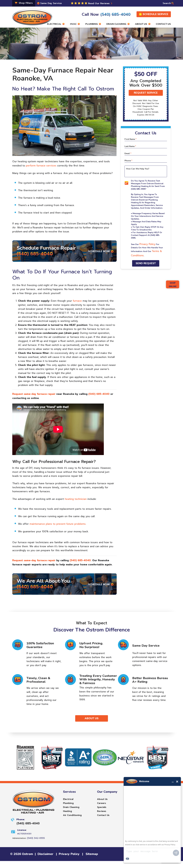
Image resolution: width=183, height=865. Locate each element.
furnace (77, 301)
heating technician (76, 499)
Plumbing (68, 803)
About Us (102, 799)
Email (128, 153)
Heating (67, 811)
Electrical (68, 799)
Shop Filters (25, 3)
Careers (101, 803)
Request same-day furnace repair (33, 394)
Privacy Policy (147, 244)
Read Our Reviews (99, 3)
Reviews (101, 811)
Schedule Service (155, 14)
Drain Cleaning (71, 807)
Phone (128, 160)
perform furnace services (41, 165)
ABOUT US (92, 718)
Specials (101, 807)
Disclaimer (45, 854)
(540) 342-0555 (36, 838)
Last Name (130, 146)
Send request (146, 263)
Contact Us (103, 815)
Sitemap (92, 854)
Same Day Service (50, 3)
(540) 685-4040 (35, 254)
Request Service (146, 92)
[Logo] (32, 16)
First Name (130, 139)
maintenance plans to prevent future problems (58, 524)
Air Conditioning (72, 815)
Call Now (106, 14)
